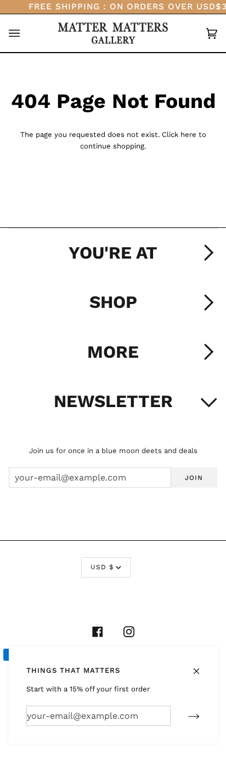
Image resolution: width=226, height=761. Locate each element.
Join (194, 478)
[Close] (201, 665)
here (188, 134)
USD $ (102, 567)
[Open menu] (25, 33)
